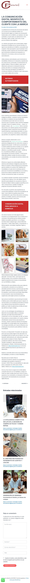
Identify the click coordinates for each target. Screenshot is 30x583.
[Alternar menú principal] (27, 4)
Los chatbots (16, 126)
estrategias (15, 428)
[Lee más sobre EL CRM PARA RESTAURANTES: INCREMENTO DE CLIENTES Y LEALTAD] (15, 445)
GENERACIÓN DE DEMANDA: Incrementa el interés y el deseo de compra (14, 497)
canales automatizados (17, 141)
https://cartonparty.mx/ (14, 345)
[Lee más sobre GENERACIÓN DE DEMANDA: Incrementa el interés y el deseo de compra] (15, 481)
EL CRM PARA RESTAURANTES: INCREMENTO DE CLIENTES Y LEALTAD (13, 460)
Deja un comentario (7, 428)
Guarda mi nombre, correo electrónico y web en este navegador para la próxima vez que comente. (14, 559)
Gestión (20, 428)
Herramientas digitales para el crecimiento (12, 429)
